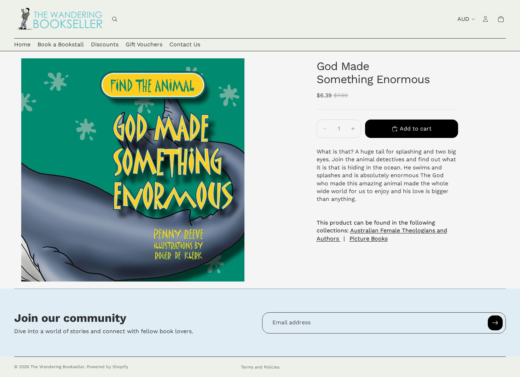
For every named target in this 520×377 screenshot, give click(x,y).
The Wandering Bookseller (57, 366)
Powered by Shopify (107, 366)
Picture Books (368, 238)
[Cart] (501, 19)
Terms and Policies (260, 367)
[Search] (114, 19)
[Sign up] (495, 322)
